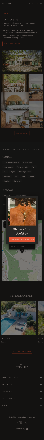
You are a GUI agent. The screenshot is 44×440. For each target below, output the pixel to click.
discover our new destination (22, 239)
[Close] (37, 197)
